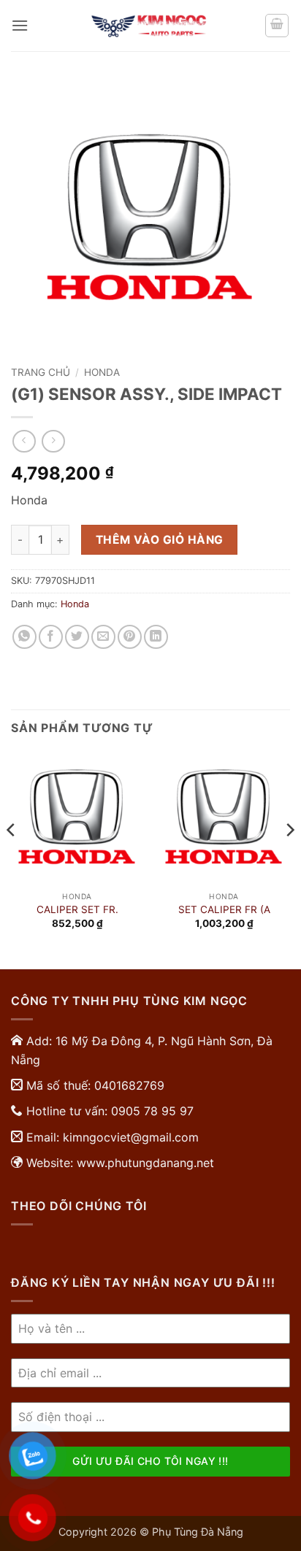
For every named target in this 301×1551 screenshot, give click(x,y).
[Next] (289, 859)
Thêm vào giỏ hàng (160, 540)
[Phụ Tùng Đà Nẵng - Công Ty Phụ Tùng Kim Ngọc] (150, 25)
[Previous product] (53, 441)
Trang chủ (40, 372)
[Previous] (11, 859)
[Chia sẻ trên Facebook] (51, 637)
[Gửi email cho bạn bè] (103, 637)
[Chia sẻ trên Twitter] (77, 637)
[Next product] (23, 441)
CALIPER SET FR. (77, 909)
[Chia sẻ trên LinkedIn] (156, 637)
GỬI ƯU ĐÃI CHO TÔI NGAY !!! (150, 1461)
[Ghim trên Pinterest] (130, 637)
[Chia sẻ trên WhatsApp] (24, 637)
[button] (19, 25)
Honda (102, 372)
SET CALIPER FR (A (224, 909)
